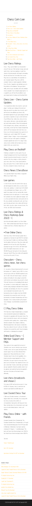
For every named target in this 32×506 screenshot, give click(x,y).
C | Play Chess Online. (12, 48)
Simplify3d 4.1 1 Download (7, 478)
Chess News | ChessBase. (13, 33)
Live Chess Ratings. (11, 26)
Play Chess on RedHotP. (12, 31)
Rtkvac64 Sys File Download (7, 490)
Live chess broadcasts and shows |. (15, 54)
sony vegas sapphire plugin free (8, 493)
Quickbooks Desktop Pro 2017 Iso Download (14, 453)
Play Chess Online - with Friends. (14, 59)
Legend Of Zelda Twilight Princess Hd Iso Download (13, 469)
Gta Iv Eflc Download (8, 448)
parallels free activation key (7, 487)
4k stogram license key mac (7, 475)
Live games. (10, 35)
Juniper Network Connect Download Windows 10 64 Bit (13, 472)
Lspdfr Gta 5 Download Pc (7, 481)
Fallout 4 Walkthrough (9, 443)
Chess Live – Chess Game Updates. (15, 28)
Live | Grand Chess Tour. (12, 57)
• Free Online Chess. (11, 41)
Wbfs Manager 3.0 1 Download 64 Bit (9, 466)
